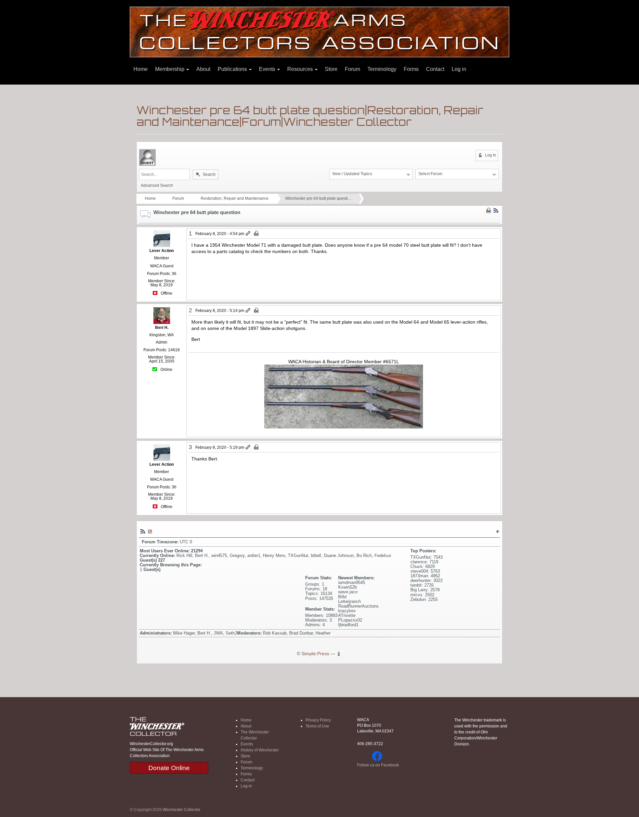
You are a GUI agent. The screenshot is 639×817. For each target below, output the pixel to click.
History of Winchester (260, 750)
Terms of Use (317, 726)
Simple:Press (315, 653)
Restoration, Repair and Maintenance (235, 198)
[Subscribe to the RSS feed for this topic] (496, 210)
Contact (435, 69)
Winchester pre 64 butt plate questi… (318, 198)
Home (140, 69)
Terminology (381, 69)
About (203, 69)
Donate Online (169, 767)
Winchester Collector (181, 809)
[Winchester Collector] (319, 31)
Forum (352, 69)
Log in (459, 69)
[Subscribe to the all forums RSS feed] (142, 531)
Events (268, 69)
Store (331, 69)
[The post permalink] (248, 234)
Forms (411, 69)
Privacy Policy (318, 720)
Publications (233, 69)
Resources (300, 69)
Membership (170, 69)
